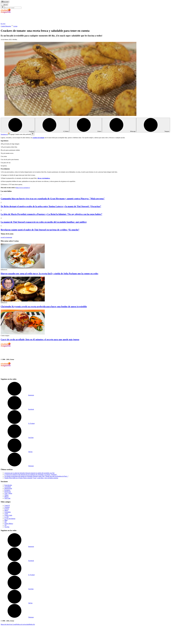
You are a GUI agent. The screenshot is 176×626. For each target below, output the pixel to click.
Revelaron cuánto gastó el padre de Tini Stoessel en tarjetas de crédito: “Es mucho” (40, 230)
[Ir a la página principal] (14, 22)
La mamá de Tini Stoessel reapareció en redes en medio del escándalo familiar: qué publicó (44, 222)
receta (2, 237)
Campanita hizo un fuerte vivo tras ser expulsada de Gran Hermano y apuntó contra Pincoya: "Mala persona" (53, 198)
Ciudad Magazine (6, 26)
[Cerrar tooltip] (32, 133)
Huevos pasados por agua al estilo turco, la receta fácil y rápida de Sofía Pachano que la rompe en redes (49, 273)
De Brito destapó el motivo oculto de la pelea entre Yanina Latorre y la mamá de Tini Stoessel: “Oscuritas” (51, 206)
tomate (10, 237)
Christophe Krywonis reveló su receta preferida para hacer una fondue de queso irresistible (44, 306)
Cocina (15, 26)
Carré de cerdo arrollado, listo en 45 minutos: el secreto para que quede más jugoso (40, 339)
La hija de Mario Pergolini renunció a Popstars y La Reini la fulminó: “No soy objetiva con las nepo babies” (51, 214)
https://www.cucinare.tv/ (23, 187)
